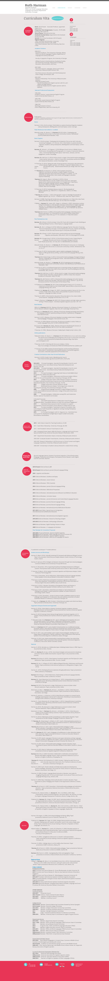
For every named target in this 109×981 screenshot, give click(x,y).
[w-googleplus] (63, 966)
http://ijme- (75, 339)
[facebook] (60, 966)
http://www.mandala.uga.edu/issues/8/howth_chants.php (54, 359)
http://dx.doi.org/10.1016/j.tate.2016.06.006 (64, 230)
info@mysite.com (48, 965)
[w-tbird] (62, 966)
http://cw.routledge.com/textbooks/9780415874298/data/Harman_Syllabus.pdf (60, 346)
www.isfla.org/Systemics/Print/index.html (56, 351)
